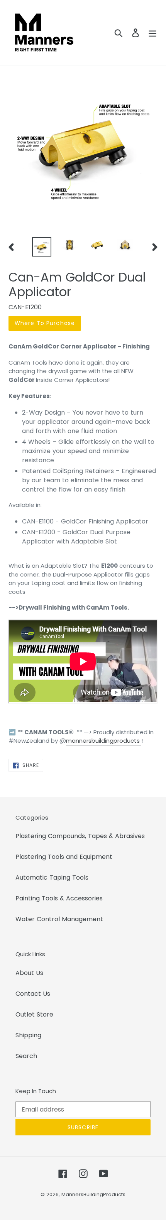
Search (26, 1056)
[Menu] (152, 32)
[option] (42, 246)
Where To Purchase (45, 323)
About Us (29, 972)
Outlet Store (34, 1014)
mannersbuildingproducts (103, 741)
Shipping (28, 1035)
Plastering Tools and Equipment (63, 856)
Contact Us (32, 993)
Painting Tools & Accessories (59, 898)
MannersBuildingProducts (93, 1194)
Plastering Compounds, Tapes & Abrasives (80, 836)
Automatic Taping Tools (51, 877)
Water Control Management (59, 919)
